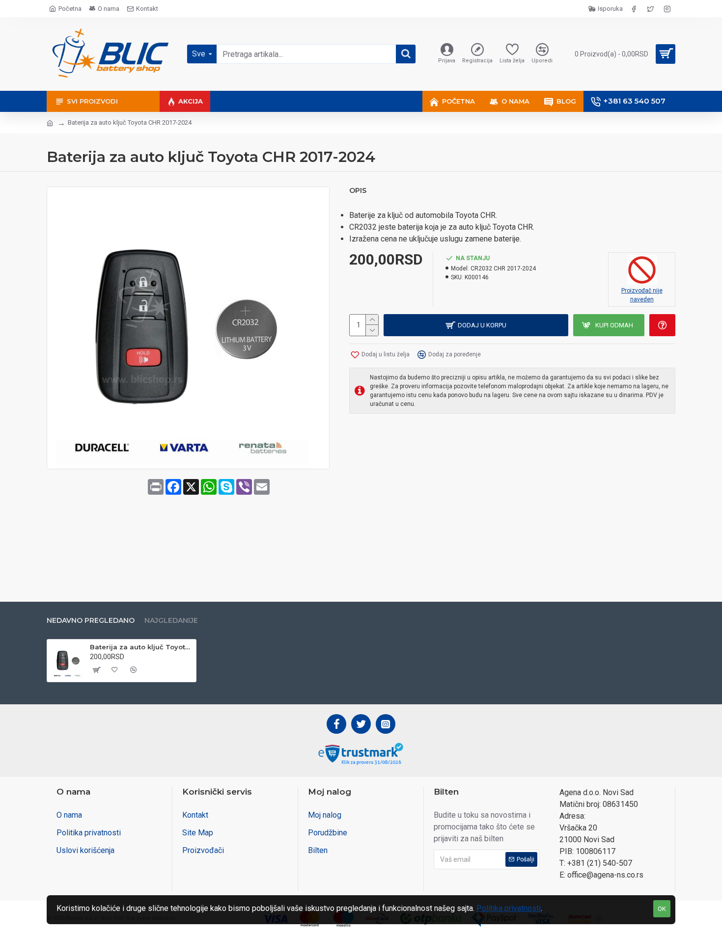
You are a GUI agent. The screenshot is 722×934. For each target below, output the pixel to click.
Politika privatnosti (508, 908)
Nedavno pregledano (91, 620)
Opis (357, 191)
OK (662, 908)
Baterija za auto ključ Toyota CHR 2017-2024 (141, 647)
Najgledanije (171, 620)
